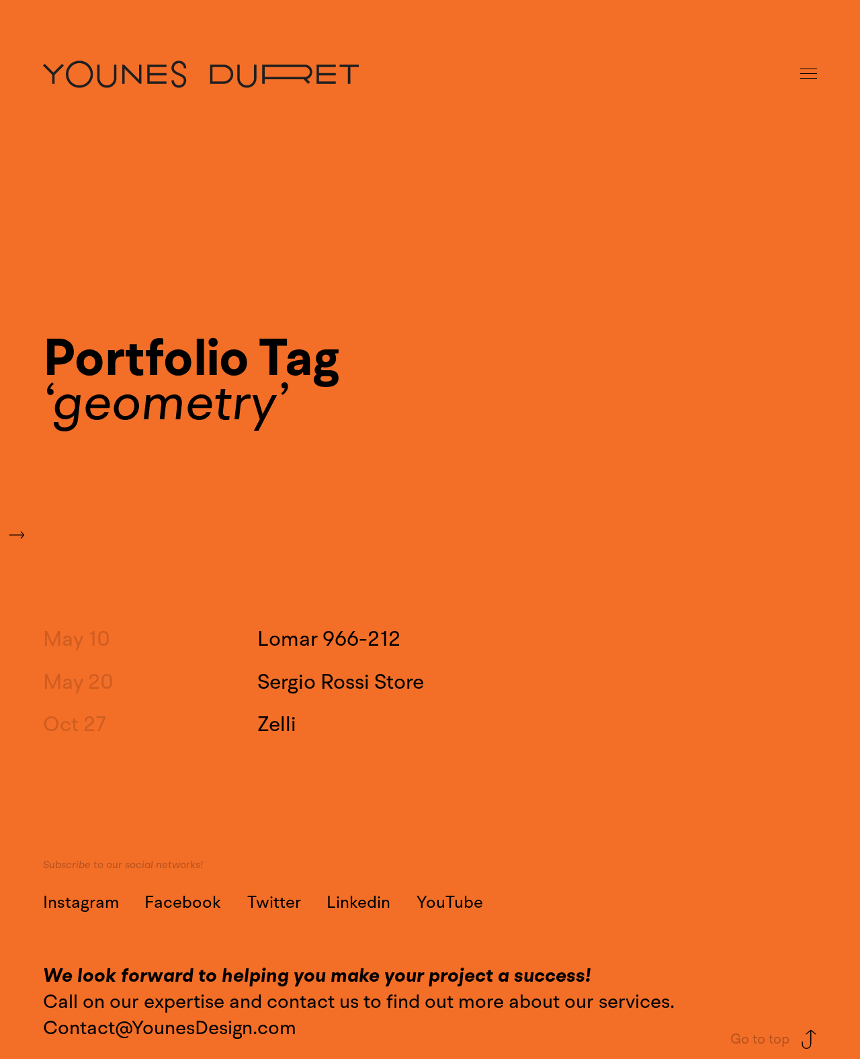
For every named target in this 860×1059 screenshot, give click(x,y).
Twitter (274, 903)
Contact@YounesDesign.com (169, 1028)
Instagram (81, 903)
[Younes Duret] (201, 74)
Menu (809, 74)
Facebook (182, 903)
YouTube (450, 903)
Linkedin (358, 903)
